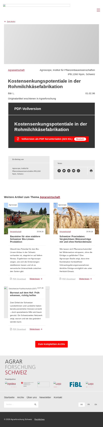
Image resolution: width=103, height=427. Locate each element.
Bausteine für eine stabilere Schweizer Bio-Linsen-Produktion (25, 239)
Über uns (32, 397)
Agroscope (13, 205)
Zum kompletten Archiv (51, 344)
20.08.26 (89, 232)
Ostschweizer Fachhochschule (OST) (23, 289)
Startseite (9, 397)
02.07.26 (40, 288)
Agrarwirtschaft (16, 70)
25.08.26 (40, 232)
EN (96, 404)
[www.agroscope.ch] (27, 384)
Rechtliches (39, 419)
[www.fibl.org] (76, 384)
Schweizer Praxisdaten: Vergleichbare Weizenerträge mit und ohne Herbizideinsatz (76, 239)
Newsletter (45, 397)
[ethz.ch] (60, 384)
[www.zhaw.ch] (92, 384)
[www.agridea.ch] (11, 384)
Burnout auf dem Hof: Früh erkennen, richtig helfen (25, 294)
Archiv (20, 397)
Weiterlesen (35, 279)
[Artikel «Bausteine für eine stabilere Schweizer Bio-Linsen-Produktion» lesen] (26, 218)
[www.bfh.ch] (43, 384)
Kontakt (58, 397)
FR (89, 404)
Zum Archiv (11, 21)
